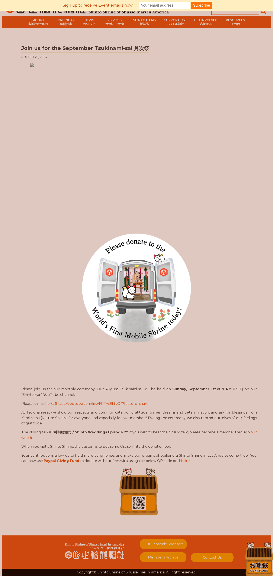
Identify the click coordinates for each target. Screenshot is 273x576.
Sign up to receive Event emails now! (98, 5)
